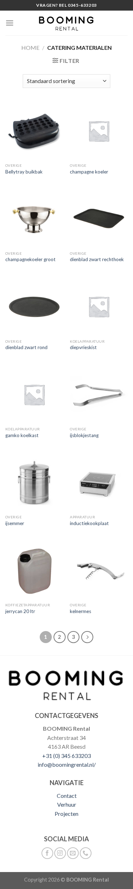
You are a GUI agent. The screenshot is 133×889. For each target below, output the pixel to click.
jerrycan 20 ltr (20, 611)
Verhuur (66, 804)
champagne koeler (89, 172)
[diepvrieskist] (99, 306)
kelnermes (80, 611)
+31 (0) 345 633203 (66, 755)
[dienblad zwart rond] (34, 306)
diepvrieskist (83, 347)
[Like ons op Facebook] (47, 853)
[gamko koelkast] (34, 394)
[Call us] (86, 853)
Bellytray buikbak (24, 172)
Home (30, 47)
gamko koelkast (22, 435)
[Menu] (9, 22)
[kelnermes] (99, 570)
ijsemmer (14, 523)
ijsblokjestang (84, 435)
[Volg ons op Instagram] (60, 853)
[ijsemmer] (34, 482)
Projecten (66, 813)
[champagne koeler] (99, 131)
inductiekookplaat (89, 523)
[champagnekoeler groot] (34, 218)
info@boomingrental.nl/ (67, 764)
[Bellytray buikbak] (34, 131)
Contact (67, 795)
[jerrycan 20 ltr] (34, 570)
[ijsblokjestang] (99, 394)
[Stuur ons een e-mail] (73, 853)
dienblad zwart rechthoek (97, 259)
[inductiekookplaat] (99, 482)
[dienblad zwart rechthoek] (99, 218)
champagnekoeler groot (30, 259)
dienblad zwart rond (26, 347)
